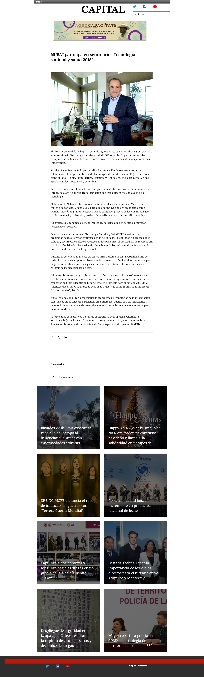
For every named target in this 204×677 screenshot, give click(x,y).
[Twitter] (134, 6)
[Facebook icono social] (144, 6)
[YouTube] (155, 6)
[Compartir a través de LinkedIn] (65, 337)
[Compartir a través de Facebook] (52, 337)
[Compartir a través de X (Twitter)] (58, 337)
